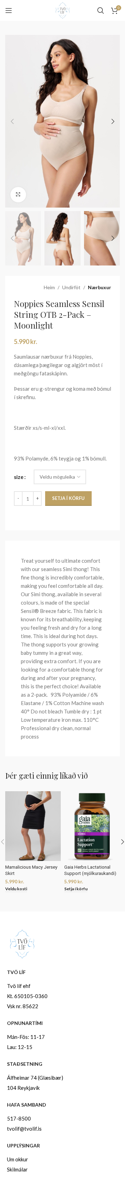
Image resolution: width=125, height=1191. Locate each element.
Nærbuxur (99, 287)
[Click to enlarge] (18, 195)
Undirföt (71, 287)
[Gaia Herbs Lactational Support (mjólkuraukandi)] (92, 826)
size (19, 477)
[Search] (101, 10)
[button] (12, 121)
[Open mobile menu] (9, 10)
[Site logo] (62, 10)
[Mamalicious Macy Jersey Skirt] (33, 826)
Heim (49, 287)
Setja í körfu (68, 498)
